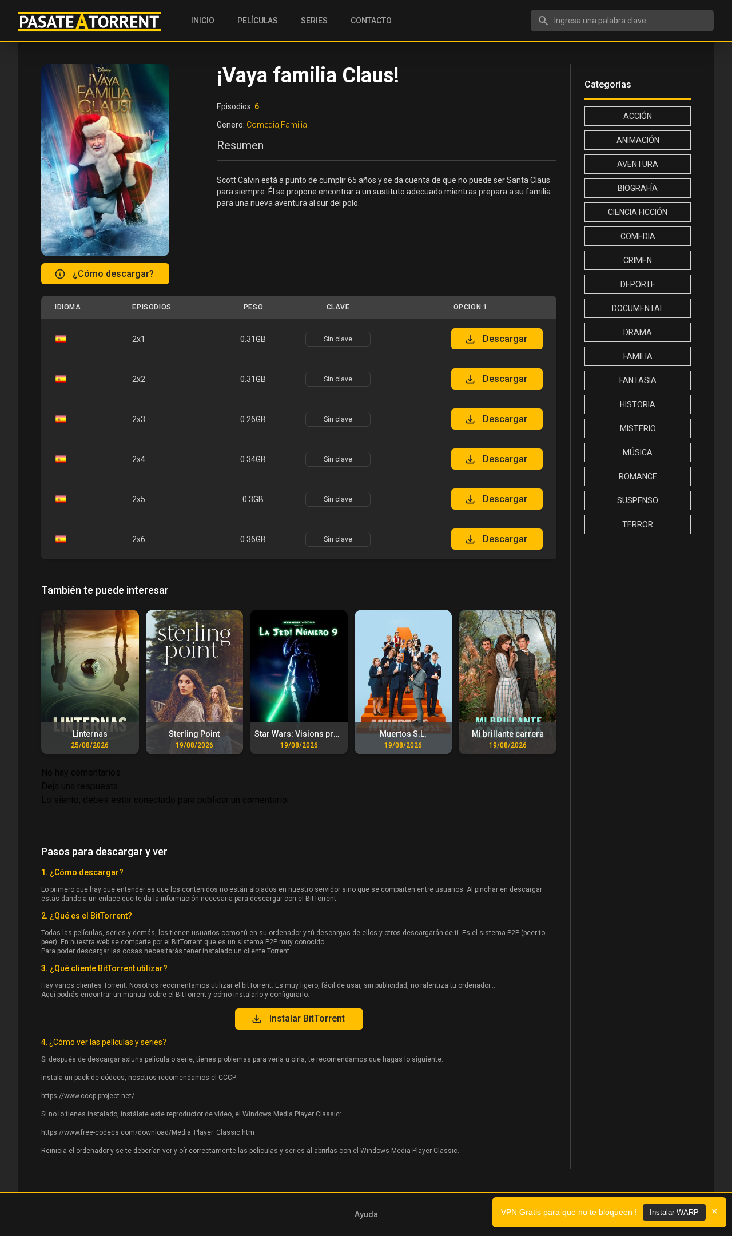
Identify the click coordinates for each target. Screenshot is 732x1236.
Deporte (637, 284)
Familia (638, 356)
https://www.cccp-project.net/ (87, 1096)
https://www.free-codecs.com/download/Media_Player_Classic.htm (147, 1132)
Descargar (505, 338)
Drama (637, 332)
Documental (638, 308)
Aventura (637, 164)
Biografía (638, 188)
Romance (638, 476)
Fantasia (638, 380)
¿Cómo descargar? (113, 273)
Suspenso (637, 500)
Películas (257, 20)
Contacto (371, 20)
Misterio (638, 428)
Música (638, 452)
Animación (637, 140)
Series (314, 20)
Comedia (637, 236)
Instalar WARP (674, 1212)
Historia (637, 404)
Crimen (637, 260)
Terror (637, 524)
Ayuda (366, 1214)
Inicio (202, 20)
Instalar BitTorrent (307, 1018)
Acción (637, 116)
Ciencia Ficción (637, 212)
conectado (155, 799)
